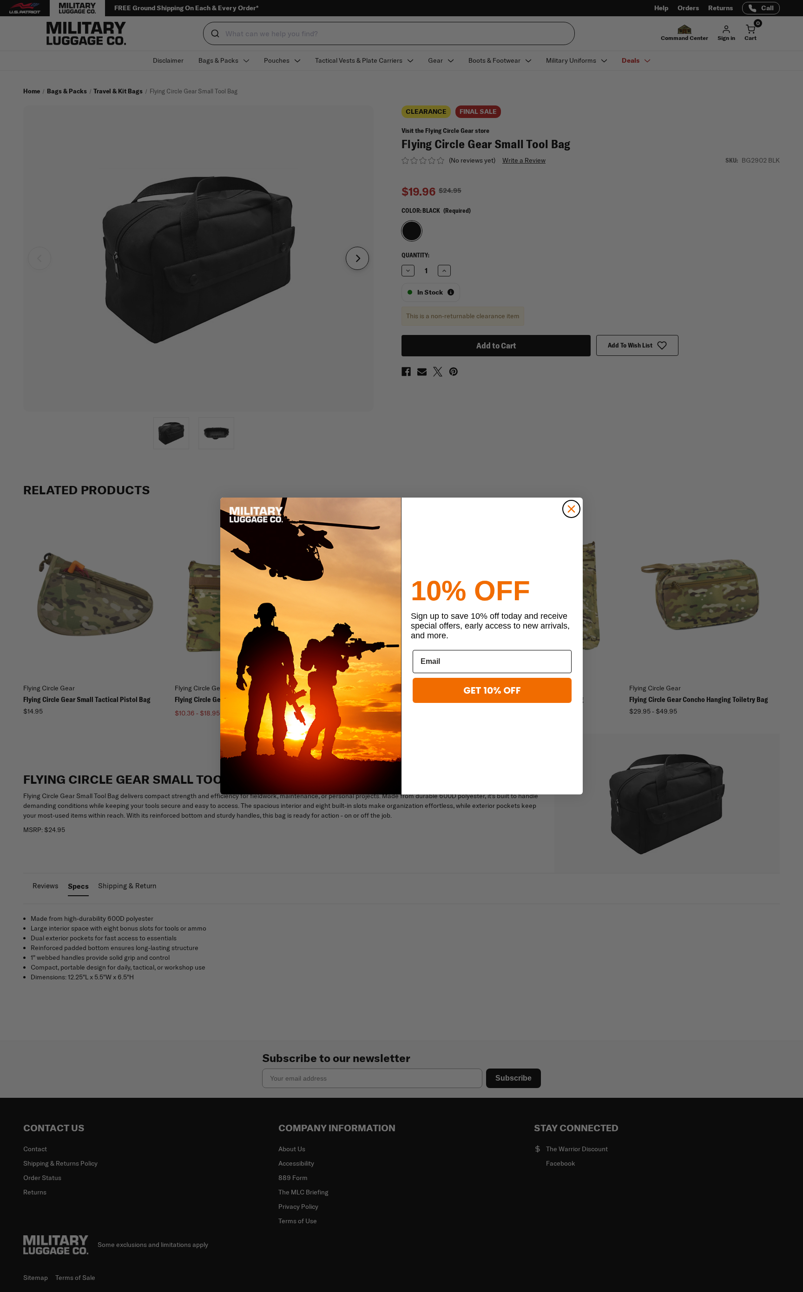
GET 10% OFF (492, 690)
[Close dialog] (571, 509)
